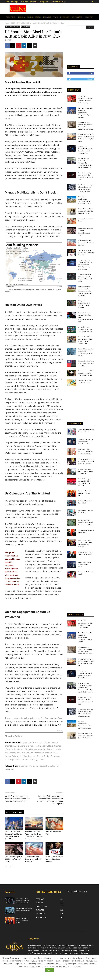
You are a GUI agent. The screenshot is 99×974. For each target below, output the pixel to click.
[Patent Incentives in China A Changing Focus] (71, 564)
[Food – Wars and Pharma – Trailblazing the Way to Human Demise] (71, 451)
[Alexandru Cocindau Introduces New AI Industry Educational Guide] (71, 276)
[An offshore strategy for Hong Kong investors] (9, 910)
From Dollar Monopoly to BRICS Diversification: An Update (13, 859)
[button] (92, 2)
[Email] (29, 45)
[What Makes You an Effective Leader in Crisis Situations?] (9, 900)
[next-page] (10, 866)
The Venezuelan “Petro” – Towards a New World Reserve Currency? (86, 461)
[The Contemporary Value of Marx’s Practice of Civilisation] (71, 471)
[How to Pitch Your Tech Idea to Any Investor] (71, 512)
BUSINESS (38, 17)
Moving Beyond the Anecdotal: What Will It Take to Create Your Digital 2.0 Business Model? (17, 798)
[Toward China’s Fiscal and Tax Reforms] (71, 382)
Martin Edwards (15, 82)
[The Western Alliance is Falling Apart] (71, 532)
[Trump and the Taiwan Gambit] (71, 574)
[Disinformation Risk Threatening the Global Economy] (34, 848)
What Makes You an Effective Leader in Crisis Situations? (22, 900)
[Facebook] (7, 45)
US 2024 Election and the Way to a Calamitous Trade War (54, 859)
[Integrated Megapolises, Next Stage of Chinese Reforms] (71, 303)
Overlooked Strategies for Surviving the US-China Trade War (85, 441)
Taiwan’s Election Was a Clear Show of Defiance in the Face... (86, 363)
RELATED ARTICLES (14, 812)
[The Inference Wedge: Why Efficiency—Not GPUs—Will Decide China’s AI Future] (71, 187)
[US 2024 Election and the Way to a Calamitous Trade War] (54, 848)
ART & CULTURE (77, 17)
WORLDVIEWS (10, 17)
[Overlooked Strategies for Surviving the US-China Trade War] (71, 441)
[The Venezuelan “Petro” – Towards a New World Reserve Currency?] (71, 461)
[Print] (35, 45)
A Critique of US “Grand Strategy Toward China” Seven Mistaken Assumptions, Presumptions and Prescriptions (50, 800)
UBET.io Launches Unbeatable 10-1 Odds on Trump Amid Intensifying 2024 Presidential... (85, 264)
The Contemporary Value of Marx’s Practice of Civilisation (86, 471)
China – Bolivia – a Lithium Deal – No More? (84, 493)
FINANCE (55, 17)
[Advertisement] (62, 8)
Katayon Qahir (34, 82)
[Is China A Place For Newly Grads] (71, 503)
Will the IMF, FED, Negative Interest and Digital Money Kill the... (85, 522)
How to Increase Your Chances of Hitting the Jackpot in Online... (85, 211)
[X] (12, 45)
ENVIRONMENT (64, 17)
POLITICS (30, 17)
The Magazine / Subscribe (19, 2)
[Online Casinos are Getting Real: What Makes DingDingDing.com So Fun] (71, 315)
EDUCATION (89, 17)
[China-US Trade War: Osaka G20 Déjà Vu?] (71, 554)
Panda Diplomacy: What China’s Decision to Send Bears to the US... (86, 373)
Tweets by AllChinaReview (77, 891)
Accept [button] (49, 970)
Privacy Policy (43, 2)
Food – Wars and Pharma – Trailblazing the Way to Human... (85, 451)
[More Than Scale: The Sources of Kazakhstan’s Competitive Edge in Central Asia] (14, 823)
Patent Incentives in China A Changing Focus (84, 564)
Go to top (60, 731)
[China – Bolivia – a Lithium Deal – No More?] (71, 493)
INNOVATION (47, 17)
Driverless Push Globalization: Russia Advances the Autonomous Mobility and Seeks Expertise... (85, 163)
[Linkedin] (23, 45)
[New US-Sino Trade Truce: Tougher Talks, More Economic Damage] (71, 542)
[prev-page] (6, 866)
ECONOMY (21, 17)
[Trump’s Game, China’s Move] (54, 823)
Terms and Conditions (58, 2)
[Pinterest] (18, 45)
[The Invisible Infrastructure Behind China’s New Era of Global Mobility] (71, 98)
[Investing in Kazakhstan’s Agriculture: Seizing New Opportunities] (71, 199)
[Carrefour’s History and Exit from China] (71, 431)
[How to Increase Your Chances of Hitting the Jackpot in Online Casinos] (71, 211)
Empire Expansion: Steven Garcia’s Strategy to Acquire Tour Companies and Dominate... (85, 291)
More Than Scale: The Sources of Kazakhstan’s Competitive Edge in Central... (85, 112)
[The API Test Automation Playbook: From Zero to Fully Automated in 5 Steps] (71, 148)
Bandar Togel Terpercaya (61, 953)
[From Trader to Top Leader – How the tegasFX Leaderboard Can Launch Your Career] (71, 175)
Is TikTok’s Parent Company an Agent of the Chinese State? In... (85, 329)
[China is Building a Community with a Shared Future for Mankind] (71, 481)
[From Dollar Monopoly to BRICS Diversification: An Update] (14, 848)
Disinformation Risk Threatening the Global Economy (33, 859)
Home (7, 2)
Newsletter (33, 2)
